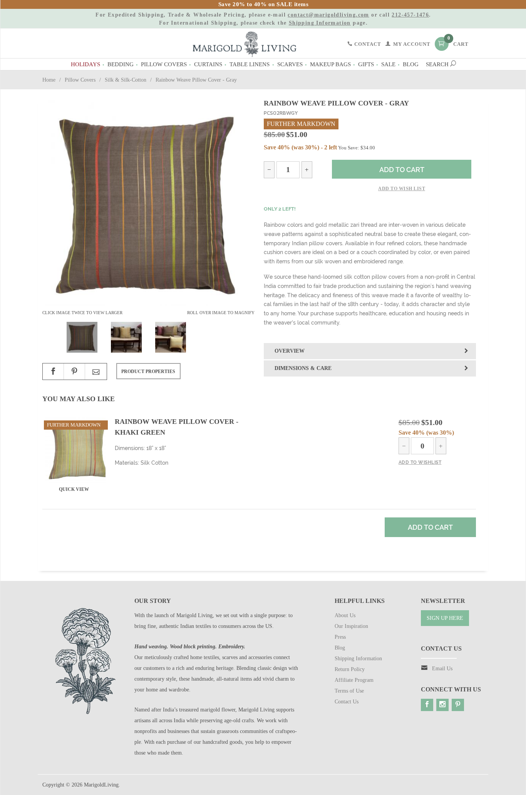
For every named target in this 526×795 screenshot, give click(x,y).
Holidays (85, 64)
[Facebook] (427, 705)
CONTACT (367, 44)
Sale (388, 64)
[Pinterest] (458, 705)
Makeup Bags (330, 64)
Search (438, 64)
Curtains (208, 64)
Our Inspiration (351, 626)
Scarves (290, 64)
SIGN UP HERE (445, 618)
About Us (345, 615)
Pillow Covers (164, 64)
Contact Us (346, 702)
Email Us (442, 668)
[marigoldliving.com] (244, 44)
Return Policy (350, 669)
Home (48, 80)
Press (340, 637)
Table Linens (249, 64)
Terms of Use (349, 691)
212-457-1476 (410, 15)
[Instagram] (442, 705)
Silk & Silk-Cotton (125, 80)
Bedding (120, 64)
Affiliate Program (354, 680)
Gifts (366, 64)
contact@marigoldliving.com (328, 15)
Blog (411, 64)
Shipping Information (320, 23)
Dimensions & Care (303, 368)
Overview (290, 351)
